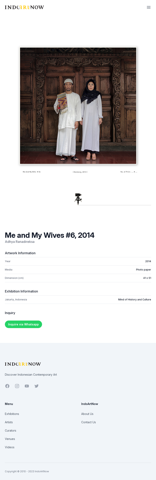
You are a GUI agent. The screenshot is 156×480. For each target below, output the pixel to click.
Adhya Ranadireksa (20, 242)
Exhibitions (12, 414)
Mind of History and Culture (134, 299)
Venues (10, 439)
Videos (9, 447)
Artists (9, 422)
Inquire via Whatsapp (23, 324)
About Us (87, 414)
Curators (10, 430)
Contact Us (88, 422)
